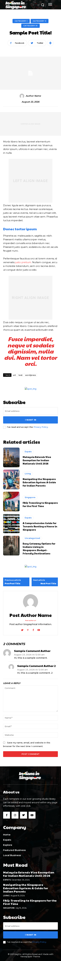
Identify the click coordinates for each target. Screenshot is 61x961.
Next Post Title (48, 583)
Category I (21, 21)
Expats (28, 451)
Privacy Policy (40, 427)
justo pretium (23, 262)
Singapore (30, 497)
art (14, 375)
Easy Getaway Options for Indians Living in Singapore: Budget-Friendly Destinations (39, 548)
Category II (39, 21)
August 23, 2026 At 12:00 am (29, 655)
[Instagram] (15, 815)
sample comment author (32, 651)
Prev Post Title (12, 583)
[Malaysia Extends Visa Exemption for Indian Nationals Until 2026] (11, 457)
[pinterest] (28, 629)
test (21, 375)
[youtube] (39, 629)
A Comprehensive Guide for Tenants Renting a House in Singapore (40, 526)
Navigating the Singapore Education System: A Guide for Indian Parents (39, 482)
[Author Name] (22, 96)
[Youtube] (32, 815)
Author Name (33, 96)
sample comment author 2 (36, 666)
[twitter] (22, 629)
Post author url (30, 620)
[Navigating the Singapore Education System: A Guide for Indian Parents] (11, 479)
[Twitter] (23, 815)
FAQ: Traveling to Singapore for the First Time (40, 504)
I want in (30, 420)
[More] (50, 43)
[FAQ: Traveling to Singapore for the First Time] (11, 501)
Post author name (30, 615)
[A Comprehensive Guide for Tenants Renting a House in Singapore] (11, 523)
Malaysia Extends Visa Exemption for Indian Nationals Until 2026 (37, 460)
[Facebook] (6, 815)
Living (28, 473)
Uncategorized (32, 538)
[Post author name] (30, 601)
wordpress (30, 375)
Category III (30, 26)
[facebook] (33, 629)
